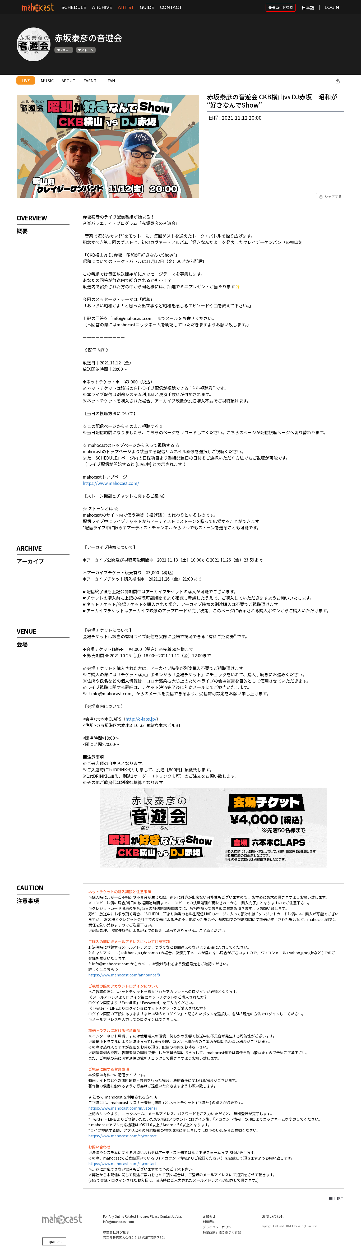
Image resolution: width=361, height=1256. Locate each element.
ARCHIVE (102, 7)
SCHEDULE (74, 7)
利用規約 (209, 1221)
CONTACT (171, 7)
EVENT (90, 80)
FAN (111, 80)
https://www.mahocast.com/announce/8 (124, 974)
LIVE (26, 80)
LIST (338, 1198)
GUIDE (147, 7)
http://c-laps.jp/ (141, 719)
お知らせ (209, 1216)
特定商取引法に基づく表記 (222, 1232)
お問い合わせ (273, 1216)
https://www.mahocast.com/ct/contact (122, 1135)
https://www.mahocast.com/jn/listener (122, 1108)
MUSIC (47, 80)
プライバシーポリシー (218, 1227)
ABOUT (68, 80)
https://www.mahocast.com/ (111, 483)
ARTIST (126, 7)
